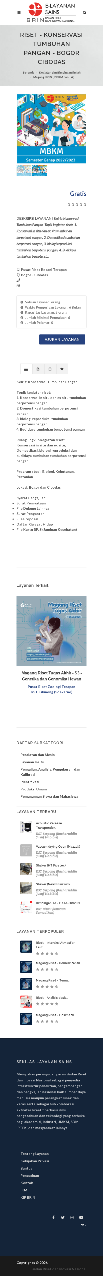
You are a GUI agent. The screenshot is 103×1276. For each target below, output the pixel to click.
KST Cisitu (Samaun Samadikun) (51, 911)
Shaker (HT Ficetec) (51, 865)
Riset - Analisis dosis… (52, 998)
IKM (23, 1190)
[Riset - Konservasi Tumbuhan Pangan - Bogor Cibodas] (51, 128)
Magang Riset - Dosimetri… (56, 1015)
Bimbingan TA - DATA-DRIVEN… (59, 903)
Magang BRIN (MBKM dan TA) (53, 77)
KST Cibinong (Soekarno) (51, 692)
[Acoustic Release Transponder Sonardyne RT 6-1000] (26, 827)
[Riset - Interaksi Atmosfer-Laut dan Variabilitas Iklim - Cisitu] (26, 947)
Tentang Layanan (34, 1153)
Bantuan (27, 1168)
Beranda (28, 72)
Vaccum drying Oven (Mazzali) (58, 846)
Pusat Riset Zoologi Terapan (51, 686)
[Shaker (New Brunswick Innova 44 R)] (26, 888)
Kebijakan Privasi (34, 1161)
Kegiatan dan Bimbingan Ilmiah (59, 72)
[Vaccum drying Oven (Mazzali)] (26, 850)
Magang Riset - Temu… (53, 980)
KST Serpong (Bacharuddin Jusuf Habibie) (56, 835)
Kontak (26, 1183)
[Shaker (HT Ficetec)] (26, 869)
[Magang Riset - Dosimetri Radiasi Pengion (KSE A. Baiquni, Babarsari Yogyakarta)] (26, 1019)
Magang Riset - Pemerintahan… (59, 963)
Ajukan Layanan (62, 339)
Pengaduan (29, 1175)
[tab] (26, 369)
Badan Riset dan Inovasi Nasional (59, 1269)
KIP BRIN (27, 1197)
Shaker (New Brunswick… (54, 884)
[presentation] (26, 369)
